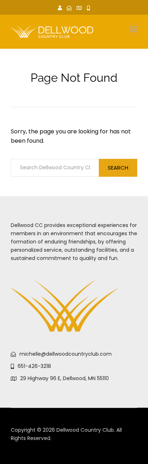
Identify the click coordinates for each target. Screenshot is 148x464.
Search (118, 167)
